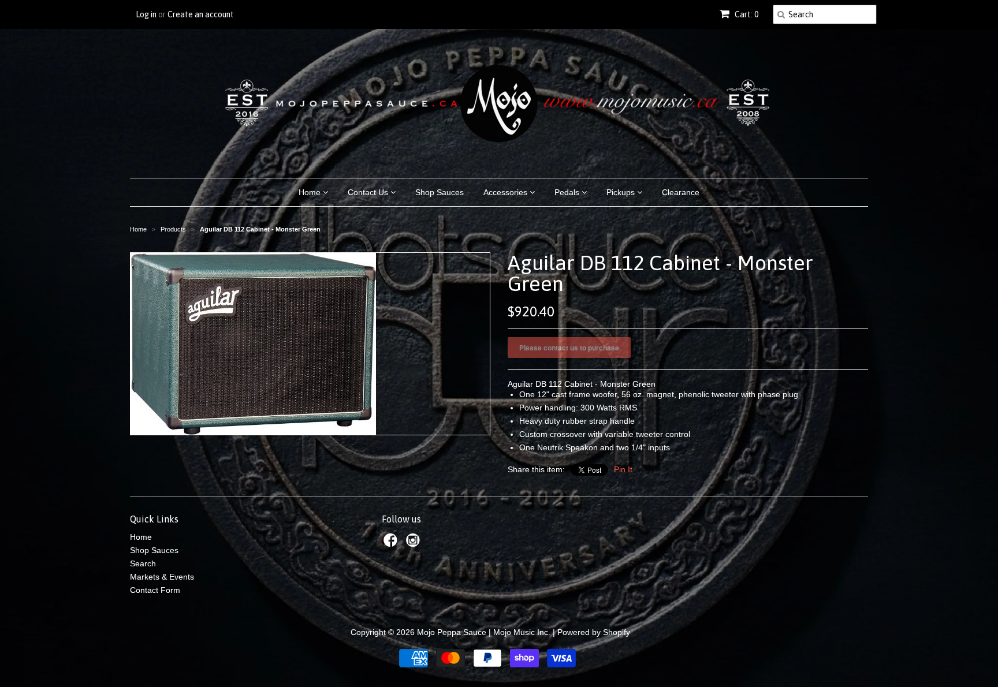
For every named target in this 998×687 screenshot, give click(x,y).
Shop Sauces (439, 192)
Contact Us (369, 192)
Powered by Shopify (593, 632)
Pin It (623, 469)
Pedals (568, 192)
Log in (146, 14)
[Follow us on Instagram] (414, 543)
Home (311, 192)
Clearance (680, 192)
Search (143, 563)
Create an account (200, 14)
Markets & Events (162, 576)
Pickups (621, 192)
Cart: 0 (745, 14)
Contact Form (155, 590)
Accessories (506, 192)
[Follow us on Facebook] (392, 543)
